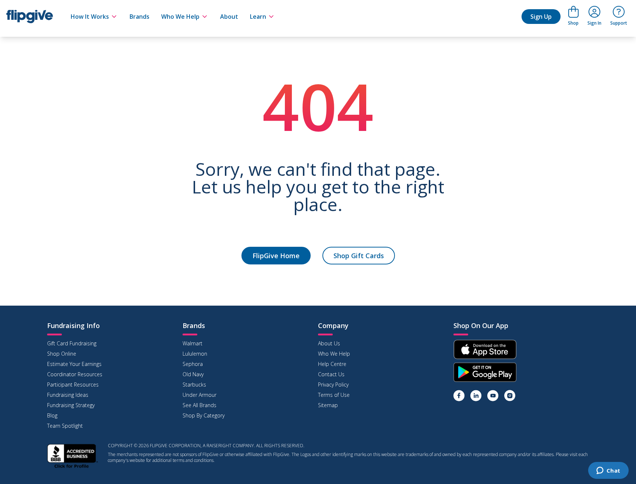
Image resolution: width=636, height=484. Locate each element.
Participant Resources (73, 384)
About (229, 17)
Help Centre (332, 363)
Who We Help (180, 17)
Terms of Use (334, 394)
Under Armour (199, 394)
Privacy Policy (333, 384)
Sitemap (328, 405)
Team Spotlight (65, 425)
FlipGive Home (276, 255)
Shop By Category (204, 415)
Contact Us (331, 374)
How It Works (90, 17)
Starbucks (194, 384)
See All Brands (199, 405)
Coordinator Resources (74, 374)
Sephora (193, 363)
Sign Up (541, 17)
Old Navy (193, 374)
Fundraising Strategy (71, 405)
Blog (52, 415)
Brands (139, 17)
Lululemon (195, 353)
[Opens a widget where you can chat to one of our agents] (608, 471)
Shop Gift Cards (358, 255)
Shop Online (61, 353)
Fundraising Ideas (67, 394)
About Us (329, 343)
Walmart (192, 343)
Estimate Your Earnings (74, 363)
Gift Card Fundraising (71, 343)
